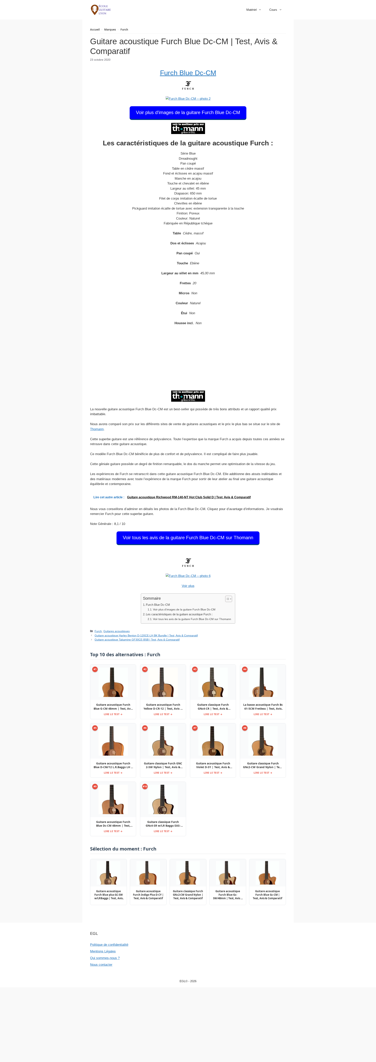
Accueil (95, 29)
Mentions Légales (103, 951)
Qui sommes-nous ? (105, 958)
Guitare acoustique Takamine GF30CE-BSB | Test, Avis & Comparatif (137, 639)
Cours (273, 9)
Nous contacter (101, 965)
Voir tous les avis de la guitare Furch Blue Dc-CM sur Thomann (188, 537)
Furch (124, 29)
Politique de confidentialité (109, 945)
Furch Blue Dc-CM (188, 72)
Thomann (97, 429)
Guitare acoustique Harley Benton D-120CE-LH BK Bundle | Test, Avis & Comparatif (146, 635)
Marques (110, 29)
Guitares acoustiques (116, 631)
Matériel (251, 9)
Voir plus (188, 586)
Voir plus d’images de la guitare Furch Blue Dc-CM (188, 112)
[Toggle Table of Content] (226, 599)
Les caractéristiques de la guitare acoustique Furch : (179, 614)
